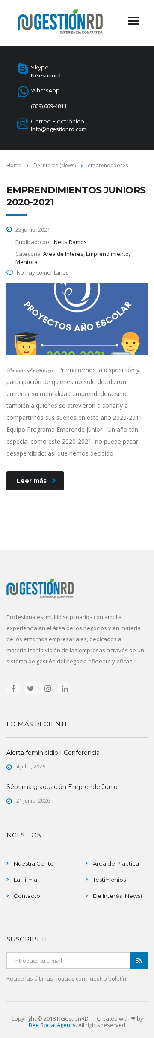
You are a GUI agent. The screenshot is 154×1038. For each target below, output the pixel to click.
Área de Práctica (116, 863)
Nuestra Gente (34, 863)
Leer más (32, 481)
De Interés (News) (117, 895)
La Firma (25, 879)
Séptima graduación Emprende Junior (63, 787)
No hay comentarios (43, 272)
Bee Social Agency (52, 1025)
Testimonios (109, 879)
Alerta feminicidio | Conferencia (53, 753)
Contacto (27, 895)
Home (13, 165)
